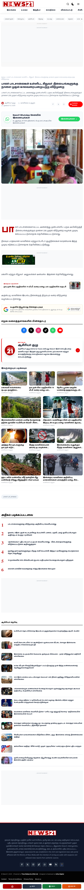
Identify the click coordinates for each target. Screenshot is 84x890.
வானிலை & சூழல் (28, 103)
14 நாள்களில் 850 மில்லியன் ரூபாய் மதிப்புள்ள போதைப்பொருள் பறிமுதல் (40, 560)
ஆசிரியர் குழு (10, 103)
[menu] (78, 4)
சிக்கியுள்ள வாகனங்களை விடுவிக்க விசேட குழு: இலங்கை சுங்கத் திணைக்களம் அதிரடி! (48, 736)
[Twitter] (28, 865)
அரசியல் (31, 19)
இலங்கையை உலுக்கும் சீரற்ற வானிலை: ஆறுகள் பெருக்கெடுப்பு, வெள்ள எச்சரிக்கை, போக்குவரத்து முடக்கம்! (69, 446)
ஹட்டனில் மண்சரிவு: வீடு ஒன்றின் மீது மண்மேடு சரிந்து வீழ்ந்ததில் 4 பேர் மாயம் (20, 478)
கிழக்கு (40, 19)
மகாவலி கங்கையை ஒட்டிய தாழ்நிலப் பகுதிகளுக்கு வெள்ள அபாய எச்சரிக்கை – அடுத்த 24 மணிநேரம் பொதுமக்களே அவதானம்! (14, 388)
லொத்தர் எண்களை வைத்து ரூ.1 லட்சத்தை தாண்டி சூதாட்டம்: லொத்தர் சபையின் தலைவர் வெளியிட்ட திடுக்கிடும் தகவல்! (48, 724)
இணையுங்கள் (68, 119)
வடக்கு (49, 19)
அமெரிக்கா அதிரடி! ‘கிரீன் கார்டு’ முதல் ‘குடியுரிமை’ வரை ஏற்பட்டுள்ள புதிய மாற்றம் (47, 746)
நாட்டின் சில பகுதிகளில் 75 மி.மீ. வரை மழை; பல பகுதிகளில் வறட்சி (41, 388)
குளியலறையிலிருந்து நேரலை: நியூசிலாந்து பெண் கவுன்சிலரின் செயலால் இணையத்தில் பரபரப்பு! (46, 759)
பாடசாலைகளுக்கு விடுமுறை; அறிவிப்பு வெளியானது (32, 524)
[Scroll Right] (81, 19)
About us (38, 879)
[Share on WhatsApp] (64, 104)
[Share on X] (58, 104)
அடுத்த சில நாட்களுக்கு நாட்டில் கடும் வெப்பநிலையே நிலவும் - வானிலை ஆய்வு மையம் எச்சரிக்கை (13, 446)
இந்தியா (36, 10)
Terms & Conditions (15, 879)
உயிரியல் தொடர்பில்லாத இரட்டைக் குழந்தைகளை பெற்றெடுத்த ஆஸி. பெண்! (46, 631)
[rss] (56, 865)
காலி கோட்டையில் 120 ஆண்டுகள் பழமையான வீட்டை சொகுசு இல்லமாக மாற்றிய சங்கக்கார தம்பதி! (45, 644)
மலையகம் (60, 19)
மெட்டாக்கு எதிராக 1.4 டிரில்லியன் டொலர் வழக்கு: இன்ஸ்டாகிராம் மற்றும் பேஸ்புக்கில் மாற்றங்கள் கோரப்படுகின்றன (44, 701)
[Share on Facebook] (53, 104)
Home (3, 77)
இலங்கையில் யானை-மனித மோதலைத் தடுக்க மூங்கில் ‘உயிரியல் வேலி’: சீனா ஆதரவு (20, 421)
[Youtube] (50, 865)
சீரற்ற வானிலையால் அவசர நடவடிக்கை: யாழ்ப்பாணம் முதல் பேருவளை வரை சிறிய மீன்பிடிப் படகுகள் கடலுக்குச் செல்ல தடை (40, 446)
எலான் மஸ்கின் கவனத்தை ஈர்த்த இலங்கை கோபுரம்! (31, 569)
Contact (3, 879)
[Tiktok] (39, 865)
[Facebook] (22, 865)
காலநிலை (50, 10)
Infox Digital (60, 874)
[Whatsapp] (45, 865)
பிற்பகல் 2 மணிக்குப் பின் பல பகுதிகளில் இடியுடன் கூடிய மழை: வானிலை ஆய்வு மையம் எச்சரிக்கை (62, 421)
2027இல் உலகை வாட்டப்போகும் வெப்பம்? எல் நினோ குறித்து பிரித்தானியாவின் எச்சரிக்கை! (47, 678)
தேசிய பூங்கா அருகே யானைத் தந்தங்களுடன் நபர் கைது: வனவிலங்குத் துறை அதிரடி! (69, 388)
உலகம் (24, 10)
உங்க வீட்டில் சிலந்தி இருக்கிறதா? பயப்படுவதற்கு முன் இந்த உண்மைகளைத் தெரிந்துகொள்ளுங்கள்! (46, 667)
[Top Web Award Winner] (62, 865)
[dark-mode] (73, 4)
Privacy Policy (28, 879)
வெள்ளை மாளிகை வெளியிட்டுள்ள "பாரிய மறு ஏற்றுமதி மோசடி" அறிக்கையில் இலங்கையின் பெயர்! (47, 713)
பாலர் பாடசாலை (9, 497)
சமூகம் (70, 19)
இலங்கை (11, 10)
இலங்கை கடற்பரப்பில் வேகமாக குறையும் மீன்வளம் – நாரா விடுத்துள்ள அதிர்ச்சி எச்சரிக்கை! (47, 655)
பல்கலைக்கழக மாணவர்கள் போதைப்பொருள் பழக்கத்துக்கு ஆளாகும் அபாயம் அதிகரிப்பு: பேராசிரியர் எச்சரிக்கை (47, 690)
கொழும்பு (21, 19)
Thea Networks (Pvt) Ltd (29, 874)
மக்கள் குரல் (9, 19)
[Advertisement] (55, 44)
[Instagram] (33, 865)
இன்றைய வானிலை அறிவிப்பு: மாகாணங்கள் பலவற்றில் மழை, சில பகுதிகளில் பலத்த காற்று (60, 478)
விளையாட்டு (67, 10)
